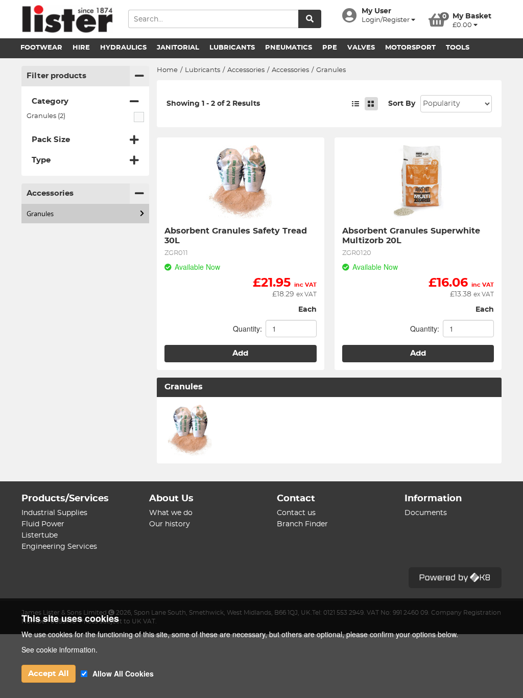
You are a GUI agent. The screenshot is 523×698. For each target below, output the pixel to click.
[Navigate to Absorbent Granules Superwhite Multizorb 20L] (418, 182)
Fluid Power (42, 524)
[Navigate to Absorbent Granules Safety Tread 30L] (240, 182)
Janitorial (178, 47)
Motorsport (410, 47)
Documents (426, 513)
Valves (361, 47)
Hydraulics (123, 47)
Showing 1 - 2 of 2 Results (213, 103)
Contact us (296, 513)
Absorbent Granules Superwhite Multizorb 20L (412, 235)
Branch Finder (302, 524)
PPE (329, 47)
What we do (171, 513)
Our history (169, 524)
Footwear (41, 47)
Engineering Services (59, 546)
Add (240, 353)
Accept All (48, 674)
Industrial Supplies (54, 513)
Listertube (39, 535)
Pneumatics (288, 47)
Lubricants (232, 47)
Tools (457, 47)
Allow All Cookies (123, 673)
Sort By (401, 103)
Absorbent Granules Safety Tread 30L (237, 235)
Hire (81, 47)
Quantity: (247, 328)
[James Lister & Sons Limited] (67, 19)
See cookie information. (59, 649)
